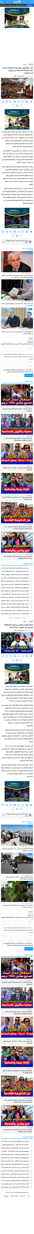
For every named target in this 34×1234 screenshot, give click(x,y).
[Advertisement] (17, 46)
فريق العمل (6, 1196)
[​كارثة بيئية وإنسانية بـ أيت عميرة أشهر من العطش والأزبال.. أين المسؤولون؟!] (17, 487)
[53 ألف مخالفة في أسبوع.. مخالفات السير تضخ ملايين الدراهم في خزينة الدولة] (17, 866)
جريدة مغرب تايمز (12, 1192)
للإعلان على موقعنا (14, 1196)
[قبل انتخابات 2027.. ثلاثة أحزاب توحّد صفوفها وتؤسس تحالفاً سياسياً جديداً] (17, 293)
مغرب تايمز (29, 76)
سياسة (25, 64)
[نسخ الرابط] (7, 101)
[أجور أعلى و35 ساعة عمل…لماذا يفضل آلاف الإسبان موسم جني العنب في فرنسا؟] (17, 894)
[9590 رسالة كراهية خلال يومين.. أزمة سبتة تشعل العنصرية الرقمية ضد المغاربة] (17, 838)
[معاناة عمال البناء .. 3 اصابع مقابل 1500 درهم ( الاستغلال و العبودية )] (17, 398)
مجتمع (25, 621)
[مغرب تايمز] (17, 2)
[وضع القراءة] (11, 101)
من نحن (28, 1196)
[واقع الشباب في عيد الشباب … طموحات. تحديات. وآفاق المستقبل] (17, 457)
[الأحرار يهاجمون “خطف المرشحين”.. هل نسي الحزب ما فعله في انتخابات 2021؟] (17, 321)
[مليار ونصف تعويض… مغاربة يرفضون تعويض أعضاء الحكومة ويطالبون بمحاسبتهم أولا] (17, 428)
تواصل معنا (22, 1196)
